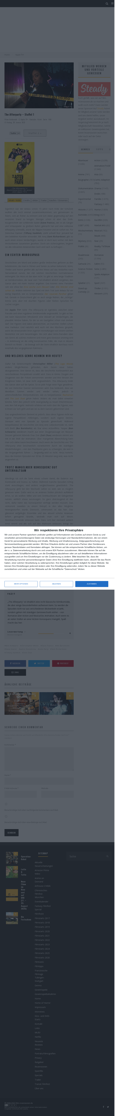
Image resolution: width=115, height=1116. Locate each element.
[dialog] (57, 558)
